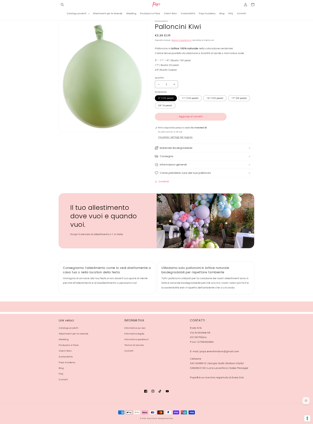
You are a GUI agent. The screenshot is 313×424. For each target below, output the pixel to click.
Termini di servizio (134, 345)
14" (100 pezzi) (215, 98)
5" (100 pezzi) (165, 98)
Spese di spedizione (181, 40)
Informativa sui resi (135, 328)
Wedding (63, 339)
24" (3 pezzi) (165, 105)
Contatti (63, 379)
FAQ (61, 374)
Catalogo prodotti (68, 328)
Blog (61, 368)
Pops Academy (67, 362)
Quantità (159, 78)
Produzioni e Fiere (69, 345)
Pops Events (152, 418)
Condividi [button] (164, 181)
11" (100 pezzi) (190, 98)
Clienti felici (65, 351)
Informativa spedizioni (136, 339)
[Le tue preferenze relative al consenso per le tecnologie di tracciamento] (307, 418)
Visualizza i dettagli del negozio (175, 137)
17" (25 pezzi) (239, 98)
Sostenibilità (66, 357)
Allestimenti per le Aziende (73, 334)
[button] (62, 4)
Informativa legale (134, 334)
